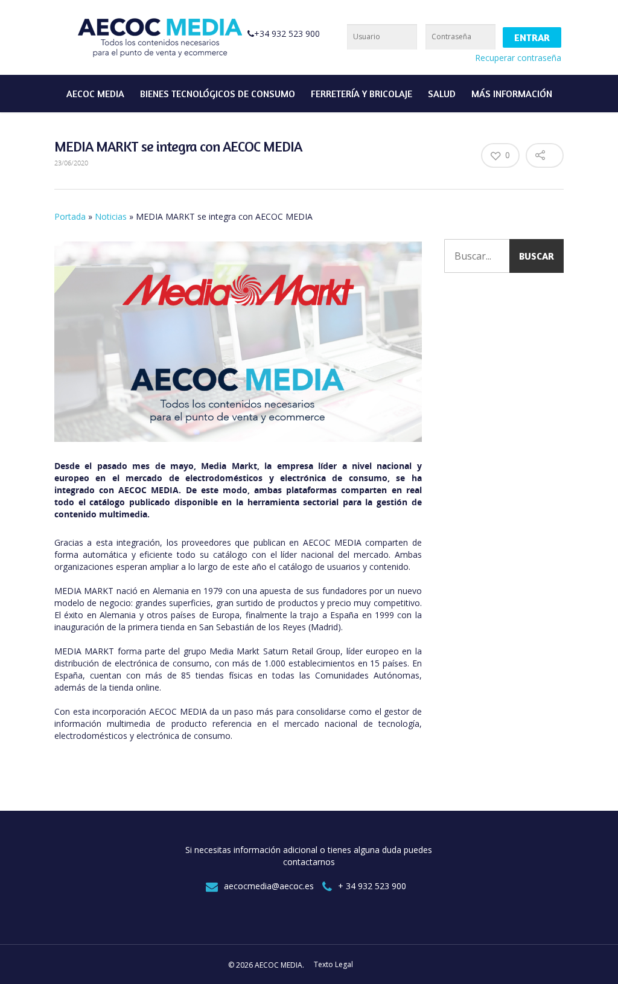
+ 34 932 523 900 (372, 886)
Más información (511, 94)
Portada (70, 216)
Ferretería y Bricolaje (361, 94)
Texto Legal (333, 964)
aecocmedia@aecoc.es (269, 886)
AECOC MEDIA (95, 94)
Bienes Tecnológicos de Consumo (217, 94)
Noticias (111, 216)
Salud (442, 94)
